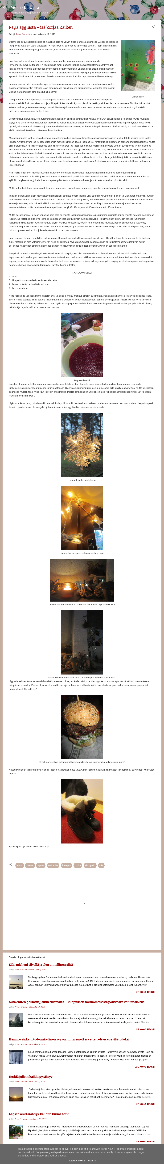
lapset (41, 865)
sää (101, 865)
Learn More (77, 1160)
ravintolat (53, 865)
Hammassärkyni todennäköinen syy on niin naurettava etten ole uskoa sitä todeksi (69, 1039)
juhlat (19, 865)
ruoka (78, 865)
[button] (153, 27)
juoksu (30, 865)
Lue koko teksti (145, 992)
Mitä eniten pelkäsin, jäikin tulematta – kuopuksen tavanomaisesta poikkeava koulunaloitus (76, 1002)
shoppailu (90, 865)
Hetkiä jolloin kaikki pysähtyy (30, 1077)
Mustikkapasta (24, 7)
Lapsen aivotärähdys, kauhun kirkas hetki (39, 1114)
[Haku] (159, 9)
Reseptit (66, 865)
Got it (92, 1160)
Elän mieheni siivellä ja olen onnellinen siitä (41, 964)
